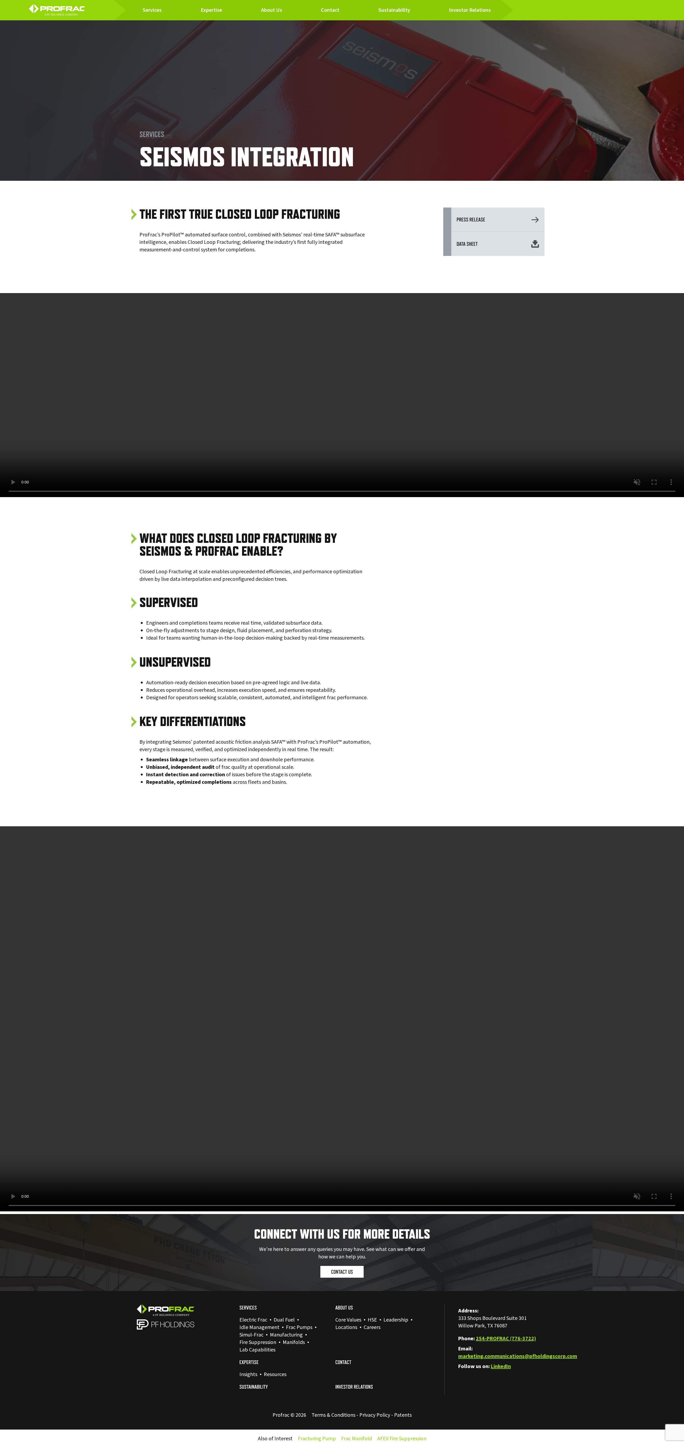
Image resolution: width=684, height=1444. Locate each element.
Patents (403, 1415)
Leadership (395, 1320)
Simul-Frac (251, 1335)
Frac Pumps (299, 1327)
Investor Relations (470, 10)
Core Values (348, 1320)
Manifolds (294, 1342)
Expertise (211, 10)
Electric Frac (253, 1320)
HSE (372, 1320)
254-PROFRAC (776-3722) (506, 1338)
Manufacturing (286, 1335)
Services (152, 10)
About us (344, 1308)
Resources (275, 1374)
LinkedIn (501, 1366)
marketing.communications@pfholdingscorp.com (517, 1356)
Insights (248, 1374)
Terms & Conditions (333, 1415)
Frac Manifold (356, 1438)
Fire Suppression (257, 1342)
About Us (271, 10)
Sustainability (394, 10)
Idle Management (259, 1327)
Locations (346, 1327)
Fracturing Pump (317, 1438)
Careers (372, 1327)
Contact (330, 10)
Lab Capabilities (257, 1350)
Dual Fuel (284, 1320)
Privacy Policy (374, 1415)
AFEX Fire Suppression (401, 1438)
